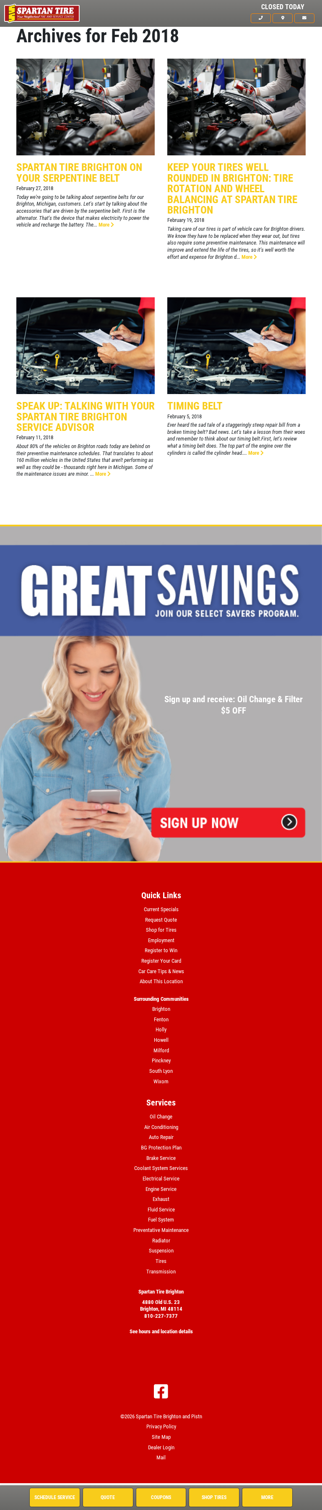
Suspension (161, 1250)
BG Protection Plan (161, 1147)
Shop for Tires (161, 930)
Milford (161, 1050)
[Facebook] (161, 1391)
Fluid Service (161, 1209)
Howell (161, 1040)
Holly (161, 1029)
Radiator (161, 1240)
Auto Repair (161, 1137)
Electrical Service (161, 1178)
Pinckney (161, 1060)
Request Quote (161, 920)
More (105, 225)
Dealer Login (161, 1447)
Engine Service (161, 1189)
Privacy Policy (161, 1426)
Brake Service (161, 1158)
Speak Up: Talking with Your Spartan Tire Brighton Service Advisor (85, 416)
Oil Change (161, 1116)
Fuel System (161, 1219)
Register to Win (161, 950)
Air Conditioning (161, 1127)
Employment (161, 940)
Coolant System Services (161, 1168)
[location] (283, 18)
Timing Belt (195, 405)
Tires (161, 1261)
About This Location (161, 981)
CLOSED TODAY (282, 7)
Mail (161, 1457)
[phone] (261, 18)
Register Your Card (161, 961)
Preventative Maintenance (161, 1230)
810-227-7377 (161, 1316)
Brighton (161, 1009)
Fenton (161, 1019)
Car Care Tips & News (161, 971)
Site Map (161, 1437)
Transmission (161, 1271)
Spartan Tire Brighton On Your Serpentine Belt (79, 172)
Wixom (161, 1081)
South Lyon (161, 1071)
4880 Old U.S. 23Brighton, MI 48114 (161, 1305)
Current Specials (161, 909)
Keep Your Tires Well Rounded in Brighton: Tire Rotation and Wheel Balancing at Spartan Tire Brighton (232, 188)
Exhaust (161, 1199)
